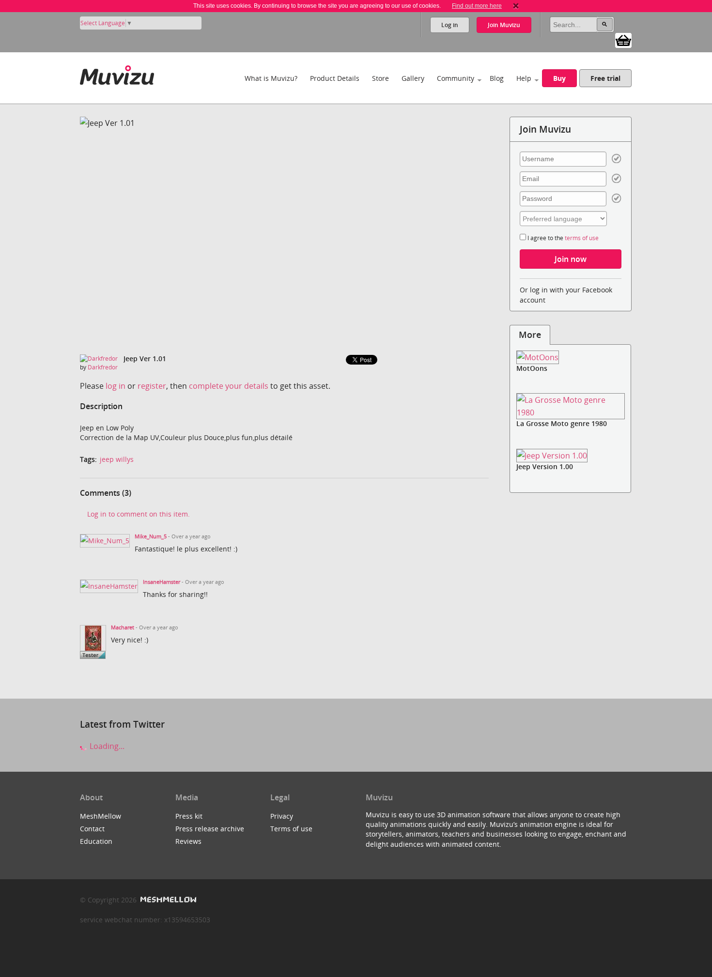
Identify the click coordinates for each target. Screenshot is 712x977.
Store (380, 78)
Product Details (334, 78)
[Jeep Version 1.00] (570, 455)
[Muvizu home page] (117, 73)
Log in (449, 25)
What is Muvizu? (271, 78)
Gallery (413, 78)
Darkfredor (103, 367)
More (530, 334)
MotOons (531, 368)
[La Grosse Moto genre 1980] (570, 406)
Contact (92, 828)
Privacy (281, 816)
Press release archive (209, 828)
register (152, 386)
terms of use (582, 238)
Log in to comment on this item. (138, 514)
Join (504, 25)
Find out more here (477, 5)
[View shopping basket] (623, 39)
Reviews (188, 841)
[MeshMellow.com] (167, 899)
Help (523, 78)
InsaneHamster (161, 582)
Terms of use (291, 828)
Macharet (122, 627)
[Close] (516, 5)
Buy (559, 78)
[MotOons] (570, 358)
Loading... (106, 746)
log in (115, 386)
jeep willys (117, 459)
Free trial (605, 78)
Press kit (188, 816)
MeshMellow (100, 816)
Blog (497, 78)
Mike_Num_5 (151, 536)
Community (455, 78)
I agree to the (562, 238)
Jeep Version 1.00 (544, 466)
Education (96, 841)
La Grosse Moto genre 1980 (561, 423)
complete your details (228, 386)
